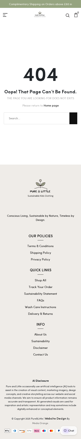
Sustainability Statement (40, 293)
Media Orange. (40, 423)
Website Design (55, 418)
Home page (51, 105)
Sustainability (40, 341)
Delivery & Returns (40, 314)
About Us (40, 334)
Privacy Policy (40, 259)
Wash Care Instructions (40, 307)
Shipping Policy (40, 253)
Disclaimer (40, 348)
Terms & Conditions (40, 246)
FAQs (40, 300)
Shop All (40, 280)
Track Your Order (40, 287)
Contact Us (40, 354)
